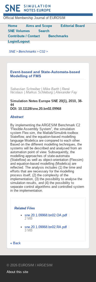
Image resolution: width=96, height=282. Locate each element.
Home (12, 26)
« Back (15, 243)
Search (43, 31)
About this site (17, 272)
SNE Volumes (19, 31)
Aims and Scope (39, 26)
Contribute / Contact (24, 36)
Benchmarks (58, 36)
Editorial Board (73, 26)
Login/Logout (18, 41)
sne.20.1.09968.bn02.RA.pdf (46, 227)
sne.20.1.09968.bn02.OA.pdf (46, 215)
